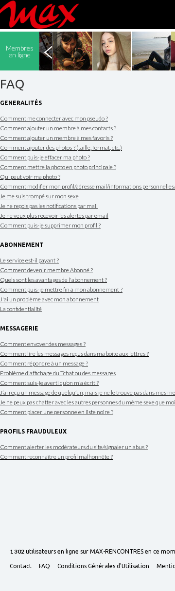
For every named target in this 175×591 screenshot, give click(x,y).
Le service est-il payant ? (29, 260)
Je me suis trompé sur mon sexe (39, 196)
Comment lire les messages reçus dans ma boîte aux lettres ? (74, 353)
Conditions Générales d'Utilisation (103, 566)
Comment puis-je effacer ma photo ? (45, 157)
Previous (48, 51)
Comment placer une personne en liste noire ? (56, 412)
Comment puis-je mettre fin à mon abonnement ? (61, 289)
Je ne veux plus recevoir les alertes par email (54, 215)
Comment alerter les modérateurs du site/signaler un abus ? (74, 447)
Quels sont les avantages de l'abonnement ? (53, 279)
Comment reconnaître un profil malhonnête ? (56, 456)
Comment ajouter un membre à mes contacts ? (58, 128)
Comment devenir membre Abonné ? (46, 270)
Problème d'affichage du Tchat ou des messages (58, 373)
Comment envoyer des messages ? (43, 344)
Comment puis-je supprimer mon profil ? (50, 225)
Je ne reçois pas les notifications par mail (49, 205)
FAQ (44, 566)
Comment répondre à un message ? (44, 363)
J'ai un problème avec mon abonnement (49, 299)
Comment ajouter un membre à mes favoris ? (56, 137)
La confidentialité (21, 309)
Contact (21, 566)
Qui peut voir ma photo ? (30, 176)
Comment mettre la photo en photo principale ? (58, 167)
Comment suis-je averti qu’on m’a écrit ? (49, 382)
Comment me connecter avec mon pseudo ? (54, 118)
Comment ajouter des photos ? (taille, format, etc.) (61, 147)
